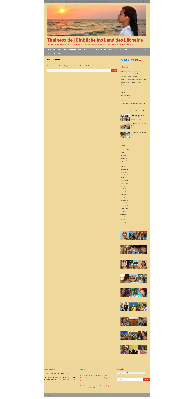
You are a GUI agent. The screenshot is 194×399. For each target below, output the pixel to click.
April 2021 (123, 166)
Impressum (88, 1)
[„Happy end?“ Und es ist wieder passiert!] (125, 115)
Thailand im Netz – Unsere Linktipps (130, 82)
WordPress (96, 395)
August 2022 (124, 152)
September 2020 (125, 180)
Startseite (59, 1)
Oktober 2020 (124, 178)
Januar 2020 (123, 203)
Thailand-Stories (54, 50)
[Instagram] (146, 1)
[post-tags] (143, 110)
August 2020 (124, 183)
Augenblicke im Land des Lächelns (130, 71)
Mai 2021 (123, 164)
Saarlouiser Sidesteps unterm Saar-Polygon (102, 1)
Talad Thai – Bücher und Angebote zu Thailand (133, 79)
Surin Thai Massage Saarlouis (128, 76)
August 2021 (124, 161)
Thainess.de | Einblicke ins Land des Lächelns (95, 40)
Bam (102, 395)
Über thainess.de (68, 1)
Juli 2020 (122, 186)
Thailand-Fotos (70, 50)
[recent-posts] (130, 110)
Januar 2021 (123, 172)
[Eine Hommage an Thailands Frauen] (125, 124)
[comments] (137, 110)
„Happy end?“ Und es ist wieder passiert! (137, 116)
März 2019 (123, 217)
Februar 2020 (124, 200)
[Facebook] (141, 1)
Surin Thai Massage (55, 54)
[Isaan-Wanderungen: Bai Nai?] (125, 133)
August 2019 (124, 208)
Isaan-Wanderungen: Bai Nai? (139, 132)
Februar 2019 (124, 220)
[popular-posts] (123, 110)
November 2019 (124, 206)
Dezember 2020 (124, 175)
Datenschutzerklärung (78, 1)
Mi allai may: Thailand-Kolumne (90, 50)
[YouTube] (143, 1)
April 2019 (123, 214)
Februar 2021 (124, 169)
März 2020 (123, 197)
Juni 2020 (123, 189)
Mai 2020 (123, 192)
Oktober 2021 (124, 158)
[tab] (123, 110)
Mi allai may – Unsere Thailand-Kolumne (131, 74)
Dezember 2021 (124, 155)
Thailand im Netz (121, 50)
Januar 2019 (123, 222)
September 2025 (125, 150)
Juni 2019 (123, 211)
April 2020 (123, 194)
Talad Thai (108, 50)
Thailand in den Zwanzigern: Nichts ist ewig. (56, 373)
